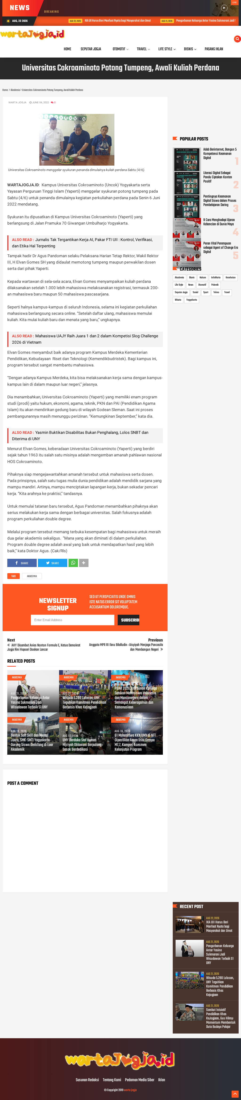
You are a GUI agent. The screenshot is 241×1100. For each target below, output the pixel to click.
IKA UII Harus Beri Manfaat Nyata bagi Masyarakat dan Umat (103, 20)
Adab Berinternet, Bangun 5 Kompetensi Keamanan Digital (220, 154)
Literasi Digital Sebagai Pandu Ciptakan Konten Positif (217, 177)
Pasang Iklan (214, 49)
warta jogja (130, 1090)
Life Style (179, 285)
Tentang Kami (112, 1080)
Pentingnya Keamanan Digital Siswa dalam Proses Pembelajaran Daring (219, 201)
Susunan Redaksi (87, 1080)
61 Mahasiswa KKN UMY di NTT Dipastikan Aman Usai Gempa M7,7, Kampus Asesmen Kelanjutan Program (135, 742)
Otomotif (202, 285)
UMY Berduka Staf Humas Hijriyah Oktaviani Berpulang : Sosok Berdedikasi (83, 745)
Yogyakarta (191, 300)
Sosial (195, 292)
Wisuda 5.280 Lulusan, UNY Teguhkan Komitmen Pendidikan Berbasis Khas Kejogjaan (84, 703)
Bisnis (191, 278)
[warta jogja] (120, 1070)
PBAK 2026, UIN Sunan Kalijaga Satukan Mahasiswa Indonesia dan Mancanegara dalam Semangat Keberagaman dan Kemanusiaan (136, 698)
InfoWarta (216, 278)
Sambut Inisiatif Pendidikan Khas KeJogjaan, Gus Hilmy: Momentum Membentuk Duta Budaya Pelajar (220, 1018)
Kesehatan (231, 278)
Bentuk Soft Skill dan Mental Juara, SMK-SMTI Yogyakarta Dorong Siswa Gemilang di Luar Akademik (32, 742)
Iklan (161, 1080)
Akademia (32, 576)
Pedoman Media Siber (139, 1080)
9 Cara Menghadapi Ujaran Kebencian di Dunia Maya (219, 222)
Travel (227, 292)
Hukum (203, 278)
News (190, 285)
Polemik (215, 285)
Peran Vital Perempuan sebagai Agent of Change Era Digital (220, 248)
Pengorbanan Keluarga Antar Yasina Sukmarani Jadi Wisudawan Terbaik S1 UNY (30, 703)
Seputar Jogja (181, 292)
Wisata (178, 300)
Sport (205, 292)
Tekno (216, 292)
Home (67, 49)
